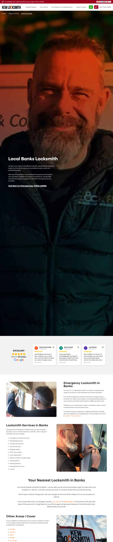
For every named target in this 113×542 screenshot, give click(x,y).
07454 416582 (39, 2)
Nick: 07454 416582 (105, 7)
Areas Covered (81, 7)
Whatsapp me (69, 501)
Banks (12, 535)
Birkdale (12, 538)
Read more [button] (38, 362)
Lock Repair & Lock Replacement (62, 7)
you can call (57, 501)
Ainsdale (12, 529)
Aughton (12, 532)
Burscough (13, 540)
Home (4, 13)
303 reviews (22, 357)
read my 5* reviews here (73, 416)
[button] (105, 355)
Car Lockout (44, 7)
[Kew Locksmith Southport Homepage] (11, 7)
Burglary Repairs (31, 7)
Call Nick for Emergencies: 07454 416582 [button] (27, 186)
